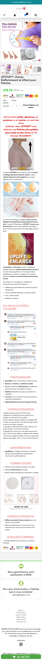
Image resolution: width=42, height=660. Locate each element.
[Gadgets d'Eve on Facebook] (21, 644)
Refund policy (21, 617)
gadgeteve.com (34, 653)
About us (21, 610)
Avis (22, 90)
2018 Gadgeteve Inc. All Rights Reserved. (15, 653)
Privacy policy (21, 612)
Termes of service (21, 615)
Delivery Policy (21, 619)
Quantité (6, 106)
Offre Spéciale (5, 102)
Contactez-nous (21, 622)
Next (39, 69)
